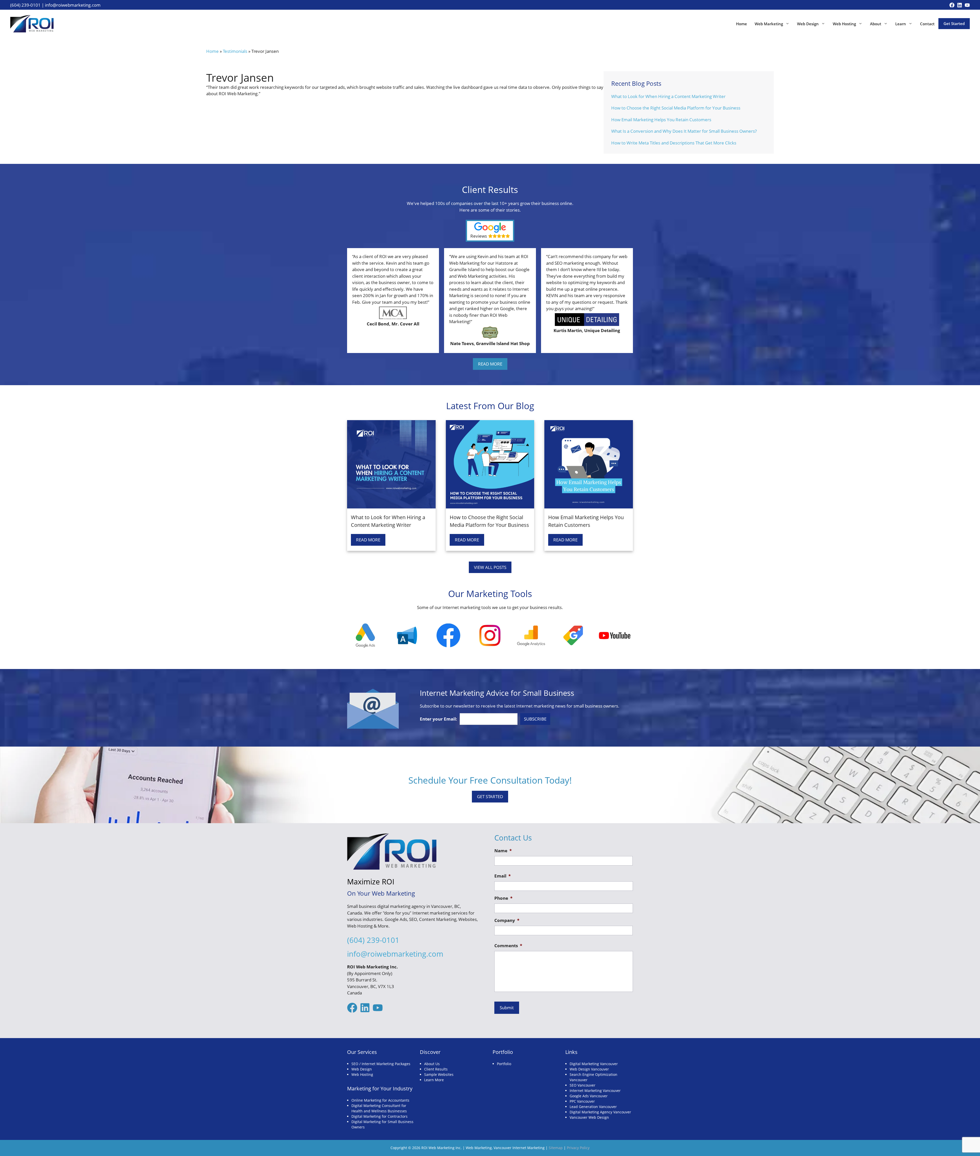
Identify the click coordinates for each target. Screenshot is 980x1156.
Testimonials (235, 51)
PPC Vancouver (582, 1101)
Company (506, 920)
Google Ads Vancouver (589, 1095)
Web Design (808, 23)
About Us (432, 1063)
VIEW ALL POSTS (490, 567)
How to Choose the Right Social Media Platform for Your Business (675, 108)
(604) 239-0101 (25, 5)
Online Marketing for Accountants (380, 1100)
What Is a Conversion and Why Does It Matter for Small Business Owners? (684, 131)
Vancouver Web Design (589, 1117)
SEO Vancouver (582, 1085)
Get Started (954, 23)
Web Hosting (844, 23)
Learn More (434, 1079)
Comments (508, 945)
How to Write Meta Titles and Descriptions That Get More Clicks (673, 143)
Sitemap (556, 1147)
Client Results (436, 1069)
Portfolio (504, 1063)
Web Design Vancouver (589, 1069)
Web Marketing (769, 23)
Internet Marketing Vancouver (595, 1090)
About (875, 23)
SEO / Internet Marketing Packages (380, 1063)
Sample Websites (439, 1074)
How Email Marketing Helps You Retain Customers (661, 120)
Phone (503, 898)
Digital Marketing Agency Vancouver (600, 1112)
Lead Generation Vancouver (593, 1106)
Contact (927, 23)
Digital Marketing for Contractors (379, 1116)
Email (502, 876)
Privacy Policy (578, 1147)
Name (503, 851)
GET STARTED (490, 796)
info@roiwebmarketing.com (73, 5)
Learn (900, 23)
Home (741, 23)
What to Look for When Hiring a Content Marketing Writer (668, 96)
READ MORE (490, 364)
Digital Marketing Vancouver (594, 1063)
